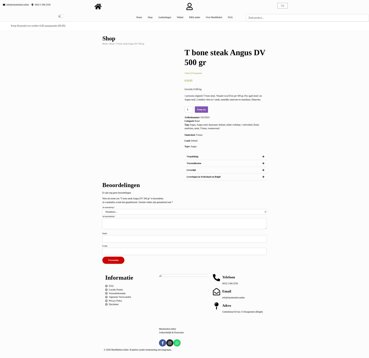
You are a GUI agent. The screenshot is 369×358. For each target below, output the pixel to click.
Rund (112, 44)
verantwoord (213, 128)
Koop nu (201, 109)
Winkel (180, 17)
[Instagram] (169, 342)
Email (226, 291)
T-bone (203, 128)
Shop (150, 17)
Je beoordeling (108, 217)
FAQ (230, 17)
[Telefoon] (216, 277)
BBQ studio (194, 17)
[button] (225, 156)
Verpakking (192, 156)
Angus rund (202, 125)
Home (139, 17)
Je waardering (108, 207)
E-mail (104, 246)
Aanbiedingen (164, 17)
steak (196, 128)
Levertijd (191, 170)
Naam (104, 233)
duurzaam (213, 125)
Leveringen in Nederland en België (204, 177)
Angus (193, 125)
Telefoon (228, 277)
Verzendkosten (194, 163)
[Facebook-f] (162, 342)
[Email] (216, 291)
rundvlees (188, 128)
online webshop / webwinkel (239, 125)
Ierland (222, 125)
